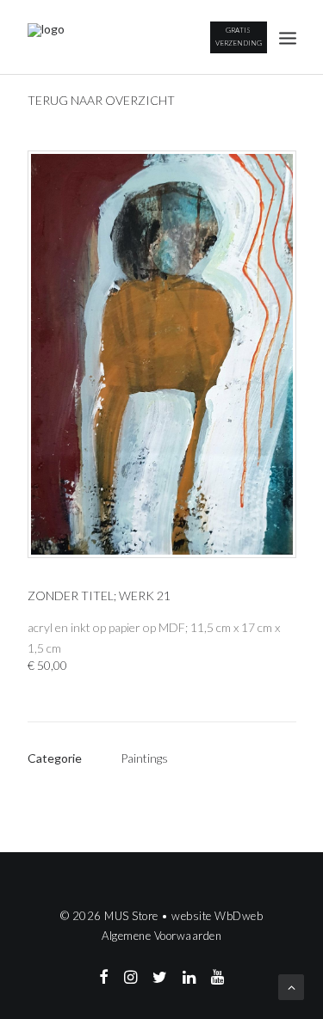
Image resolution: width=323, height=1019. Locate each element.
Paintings (144, 758)
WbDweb (238, 916)
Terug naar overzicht (101, 100)
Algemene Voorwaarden (161, 935)
